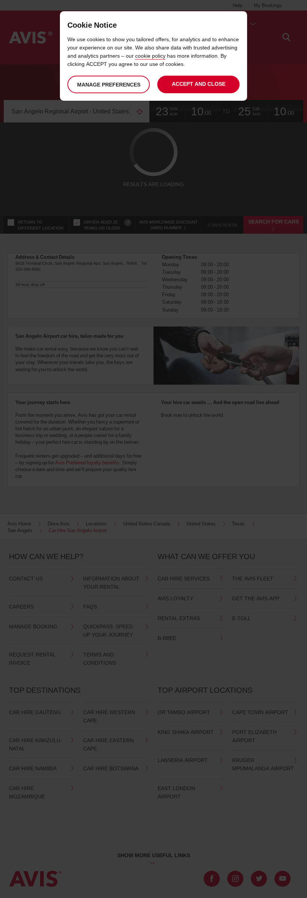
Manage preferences (108, 84)
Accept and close (198, 83)
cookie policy (150, 55)
